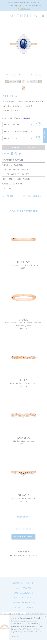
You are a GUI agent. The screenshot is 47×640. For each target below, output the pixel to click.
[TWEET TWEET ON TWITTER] (19, 153)
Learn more (25, 8)
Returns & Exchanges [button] (16, 179)
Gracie (23, 495)
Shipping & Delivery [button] (15, 174)
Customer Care (24, 592)
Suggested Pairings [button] (15, 169)
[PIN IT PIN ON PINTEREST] (15, 153)
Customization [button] (12, 165)
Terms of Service (23, 602)
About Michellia (23, 583)
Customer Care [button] (12, 183)
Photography (23, 597)
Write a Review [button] (23, 536)
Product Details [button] (13, 160)
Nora (23, 320)
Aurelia (23, 438)
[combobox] (18, 124)
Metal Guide (39, 124)
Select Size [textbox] (10, 138)
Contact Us (23, 588)
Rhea (23, 380)
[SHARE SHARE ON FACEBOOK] (12, 153)
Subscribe (35, 614)
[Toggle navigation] (4, 16)
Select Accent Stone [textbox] (16, 131)
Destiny (23, 262)
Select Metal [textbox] (11, 124)
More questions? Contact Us (21, 196)
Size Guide (39, 138)
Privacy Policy (23, 607)
